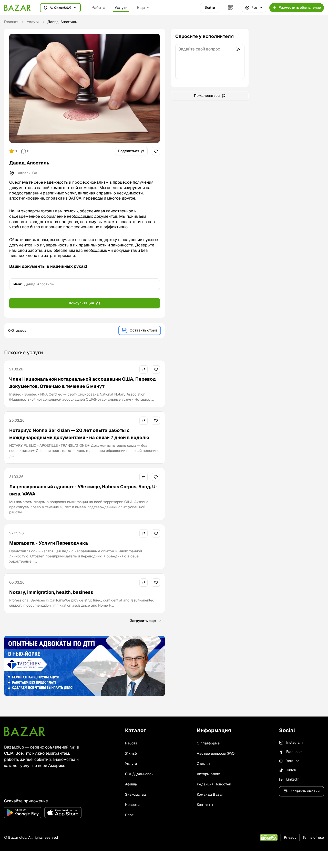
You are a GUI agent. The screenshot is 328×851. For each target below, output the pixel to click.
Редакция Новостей (214, 784)
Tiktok (291, 770)
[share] (143, 369)
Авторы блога (208, 774)
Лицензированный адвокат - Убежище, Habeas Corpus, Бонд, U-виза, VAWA (83, 490)
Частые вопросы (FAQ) (216, 753)
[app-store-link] (62, 812)
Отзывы (203, 763)
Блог (129, 815)
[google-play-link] (22, 812)
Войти (209, 7)
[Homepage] (17, 8)
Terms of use (313, 837)
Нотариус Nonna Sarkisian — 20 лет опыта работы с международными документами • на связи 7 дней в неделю (79, 433)
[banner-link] (84, 666)
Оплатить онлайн (305, 791)
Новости (132, 804)
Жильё (131, 753)
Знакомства (135, 794)
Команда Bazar (210, 794)
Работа (98, 7)
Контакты (205, 804)
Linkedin (293, 779)
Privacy (290, 837)
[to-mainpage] (24, 731)
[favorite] (156, 151)
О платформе (208, 743)
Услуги (121, 7)
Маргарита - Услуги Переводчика (48, 543)
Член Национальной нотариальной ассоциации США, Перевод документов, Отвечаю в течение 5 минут (82, 382)
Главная (11, 21)
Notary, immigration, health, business (51, 592)
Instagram (294, 742)
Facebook (294, 751)
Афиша (131, 784)
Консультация (81, 303)
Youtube (293, 761)
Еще (141, 7)
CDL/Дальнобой (139, 774)
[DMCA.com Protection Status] (269, 837)
